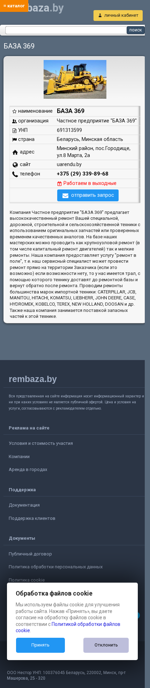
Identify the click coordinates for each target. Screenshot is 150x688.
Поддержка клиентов (32, 518)
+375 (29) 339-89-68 (82, 174)
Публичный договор (30, 553)
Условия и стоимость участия (41, 443)
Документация (24, 505)
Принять (40, 645)
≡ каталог (14, 5)
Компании (19, 456)
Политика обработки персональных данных (56, 566)
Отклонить (106, 645)
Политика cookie (27, 580)
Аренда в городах (28, 469)
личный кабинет (121, 15)
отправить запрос (92, 195)
